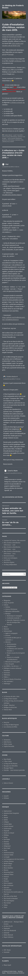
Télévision (7, 675)
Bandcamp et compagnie (14, 616)
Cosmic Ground (8, 826)
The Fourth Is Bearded (11, 898)
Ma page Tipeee (8, 768)
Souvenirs (7, 672)
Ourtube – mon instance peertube (14, 770)
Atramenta (7, 740)
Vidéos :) (6, 677)
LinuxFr (6, 796)
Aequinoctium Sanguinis (11, 813)
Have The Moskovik (10, 930)
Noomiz (9, 624)
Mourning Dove (8, 872)
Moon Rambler (8, 868)
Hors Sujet (7, 848)
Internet (7, 635)
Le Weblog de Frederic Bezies (9, 971)
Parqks (6, 879)
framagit (11, 54)
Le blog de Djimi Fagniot (11, 724)
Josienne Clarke (8, 855)
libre (22, 140)
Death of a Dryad (9, 833)
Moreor (6, 870)
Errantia (6, 841)
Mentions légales (9, 562)
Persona (6, 881)
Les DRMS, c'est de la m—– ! (13, 666)
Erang (5, 837)
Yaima (6, 905)
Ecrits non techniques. (11, 558)
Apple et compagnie (11, 633)
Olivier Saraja (8, 744)
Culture (6, 605)
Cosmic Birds (8, 824)
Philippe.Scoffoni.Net (10, 707)
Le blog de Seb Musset (10, 763)
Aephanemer (8, 811)
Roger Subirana (8, 937)
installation (18, 140)
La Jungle (6, 857)
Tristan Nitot (8, 709)
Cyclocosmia (7, 828)
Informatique (13, 136)
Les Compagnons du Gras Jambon (14, 859)
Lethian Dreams (9, 861)
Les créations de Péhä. (10, 727)
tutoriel (12, 141)
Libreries (20, 136)
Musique (8, 613)
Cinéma (7, 607)
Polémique (7, 683)
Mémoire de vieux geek (12, 661)
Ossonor (6, 876)
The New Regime (9, 900)
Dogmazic (7, 928)
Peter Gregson (8, 883)
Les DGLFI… (7, 560)
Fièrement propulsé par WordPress (15, 973)
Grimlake (6, 844)
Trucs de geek (9, 664)
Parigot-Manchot (9, 705)
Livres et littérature (11, 609)
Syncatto (6, 887)
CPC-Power (7, 950)
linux (8, 141)
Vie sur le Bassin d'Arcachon (12, 679)
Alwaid (6, 817)
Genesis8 (6, 952)
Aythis (6, 820)
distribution (19, 138)
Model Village (8, 863)
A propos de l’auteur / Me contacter (15, 540)
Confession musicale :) (14, 618)
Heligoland (7, 846)
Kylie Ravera (7, 742)
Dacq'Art (6, 722)
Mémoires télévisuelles (12, 611)
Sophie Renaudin (9, 746)
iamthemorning (9, 852)
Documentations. (9, 556)
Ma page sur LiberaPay (11, 766)
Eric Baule (7, 839)
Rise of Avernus (8, 885)
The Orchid (7, 903)
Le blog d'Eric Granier (10, 698)
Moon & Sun (7, 865)
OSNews (6, 798)
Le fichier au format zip (17, 102)
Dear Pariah (7, 759)
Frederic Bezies (8, 135)
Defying (6, 835)
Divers (6, 626)
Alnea (5, 815)
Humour (6, 629)
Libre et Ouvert (8, 783)
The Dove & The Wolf (10, 896)
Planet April (7, 965)
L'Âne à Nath (8, 761)
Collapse (6, 822)
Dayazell (6, 830)
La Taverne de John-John (11, 696)
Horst (5, 850)
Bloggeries (7, 600)
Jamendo (6, 933)
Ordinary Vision (8, 874)
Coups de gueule (9, 602)
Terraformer (7, 890)
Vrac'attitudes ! (8, 681)
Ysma (5, 907)
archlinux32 (18, 61)
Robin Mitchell (8, 935)
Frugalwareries (11, 646)
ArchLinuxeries (6, 136)
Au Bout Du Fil (8, 926)
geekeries (4, 140)
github (4, 54)
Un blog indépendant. (10, 564)
